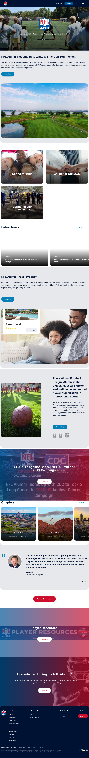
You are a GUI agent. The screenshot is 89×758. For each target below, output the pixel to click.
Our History (60, 427)
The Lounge (12, 740)
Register (44, 690)
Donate (31, 714)
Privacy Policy (13, 720)
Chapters (11, 714)
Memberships (13, 731)
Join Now (8, 299)
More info (8, 74)
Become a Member (35, 717)
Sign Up (83, 716)
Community (12, 734)
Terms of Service (14, 723)
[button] (82, 581)
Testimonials (12, 717)
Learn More (44, 481)
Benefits (11, 737)
